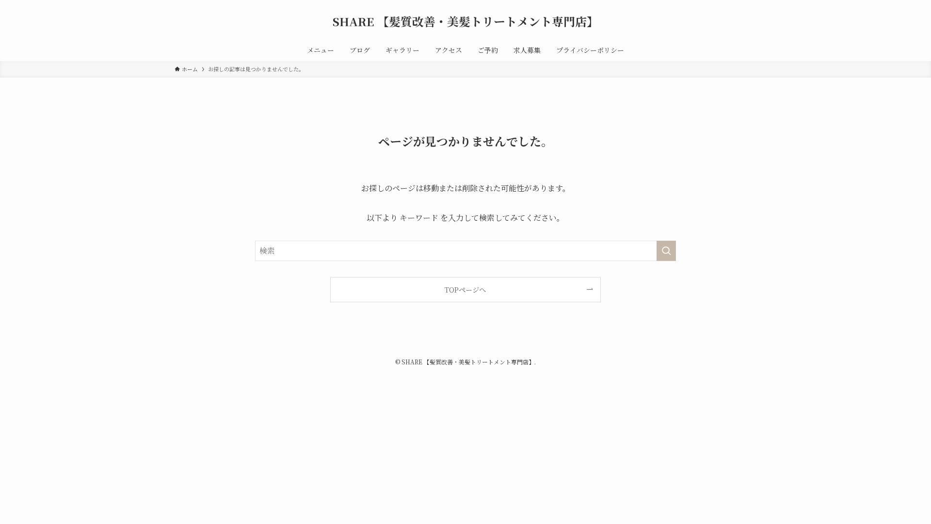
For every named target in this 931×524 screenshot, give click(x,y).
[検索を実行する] (666, 251)
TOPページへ (465, 289)
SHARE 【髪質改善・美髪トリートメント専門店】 (465, 21)
